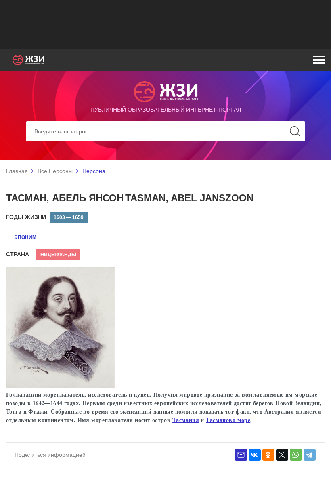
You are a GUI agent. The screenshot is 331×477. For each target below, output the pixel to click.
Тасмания (185, 420)
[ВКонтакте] (255, 455)
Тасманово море (228, 420)
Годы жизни (26, 217)
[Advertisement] (165, 24)
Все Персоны (55, 171)
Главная (17, 171)
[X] (282, 455)
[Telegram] (310, 455)
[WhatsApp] (296, 455)
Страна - (19, 254)
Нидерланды (58, 254)
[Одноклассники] (268, 455)
